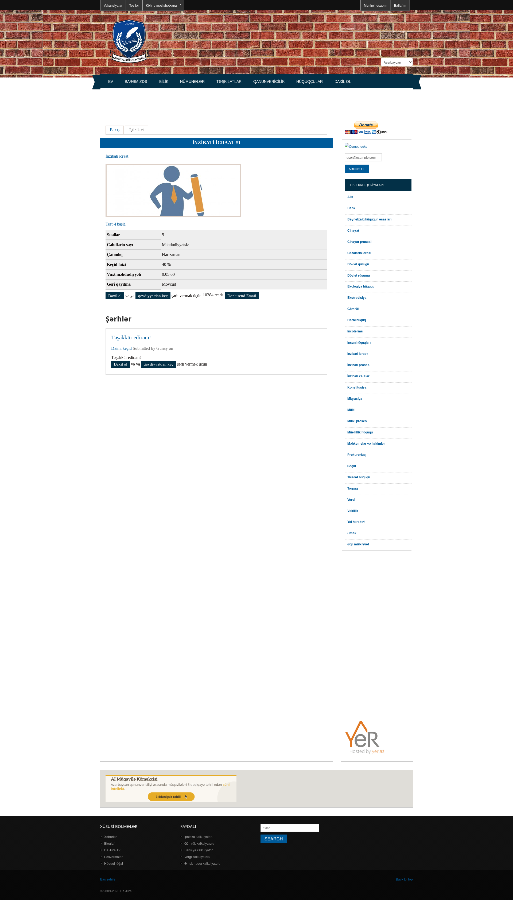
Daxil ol (343, 81)
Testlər (134, 5)
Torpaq (352, 488)
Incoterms (355, 331)
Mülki (351, 409)
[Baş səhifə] (129, 40)
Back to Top (404, 879)
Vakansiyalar (113, 5)
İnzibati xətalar (358, 376)
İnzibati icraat (117, 156)
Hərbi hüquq (356, 319)
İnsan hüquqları (359, 342)
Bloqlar (109, 843)
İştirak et (136, 129)
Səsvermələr (113, 856)
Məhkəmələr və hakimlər (366, 443)
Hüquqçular (309, 81)
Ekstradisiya (357, 297)
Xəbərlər (110, 836)
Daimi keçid (121, 348)
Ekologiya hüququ (360, 286)
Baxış (117, 129)
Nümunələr (192, 81)
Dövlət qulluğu (358, 264)
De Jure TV (112, 850)
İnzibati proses (358, 364)
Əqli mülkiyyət (358, 544)
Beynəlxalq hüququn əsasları (369, 219)
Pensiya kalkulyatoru (199, 850)
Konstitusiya (357, 387)
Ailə (350, 196)
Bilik (163, 81)
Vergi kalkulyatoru (197, 856)
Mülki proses (357, 420)
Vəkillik (352, 510)
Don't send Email (241, 296)
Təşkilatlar (229, 81)
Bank (351, 207)
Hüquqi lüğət (113, 863)
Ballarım (400, 5)
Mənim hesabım (375, 5)
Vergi (351, 499)
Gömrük (353, 308)
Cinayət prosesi (359, 241)
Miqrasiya (354, 398)
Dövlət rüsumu (358, 275)
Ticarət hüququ (358, 477)
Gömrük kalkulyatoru (199, 843)
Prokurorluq (356, 454)
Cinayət (353, 230)
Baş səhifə (107, 879)
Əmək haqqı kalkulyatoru (202, 863)
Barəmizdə (136, 81)
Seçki (351, 465)
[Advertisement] (197, 102)
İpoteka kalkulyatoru (198, 836)
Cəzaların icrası (359, 252)
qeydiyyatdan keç (153, 296)
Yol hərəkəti (356, 521)
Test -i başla (116, 224)
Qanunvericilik (269, 81)
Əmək (351, 532)
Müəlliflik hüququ (360, 432)
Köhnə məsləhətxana (159, 5)
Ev (110, 81)
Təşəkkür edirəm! (131, 337)
